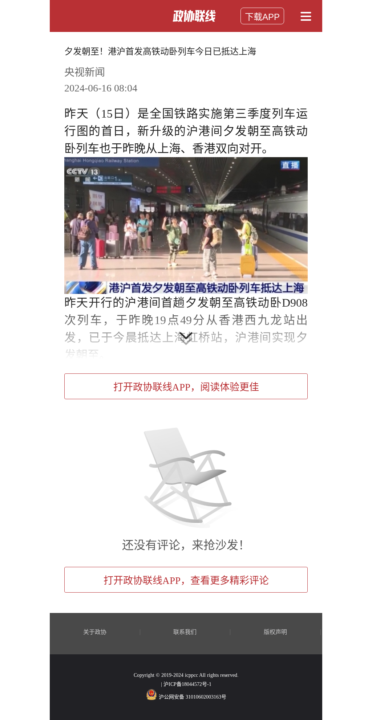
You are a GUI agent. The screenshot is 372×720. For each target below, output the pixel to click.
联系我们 (185, 632)
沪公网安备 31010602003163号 (192, 697)
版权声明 (275, 632)
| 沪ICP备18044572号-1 (186, 684)
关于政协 (94, 632)
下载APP (262, 17)
